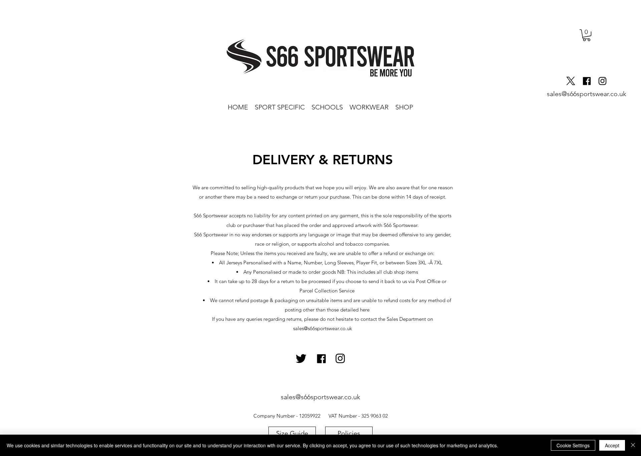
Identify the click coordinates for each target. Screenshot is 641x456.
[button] (587, 35)
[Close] (633, 445)
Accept (612, 445)
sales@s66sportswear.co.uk (322, 328)
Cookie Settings (573, 445)
